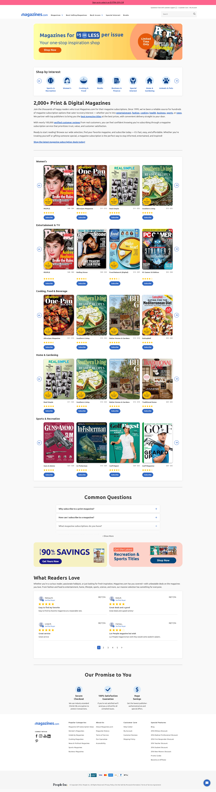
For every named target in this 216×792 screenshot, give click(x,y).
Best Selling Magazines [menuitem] (76, 15)
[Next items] (177, 81)
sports (170, 113)
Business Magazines (76, 751)
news (179, 113)
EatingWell (146, 338)
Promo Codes (156, 756)
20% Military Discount (159, 731)
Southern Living (148, 208)
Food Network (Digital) (118, 272)
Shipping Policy (129, 739)
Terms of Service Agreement (151, 785)
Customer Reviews (131, 735)
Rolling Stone (82, 272)
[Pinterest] (37, 741)
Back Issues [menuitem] (95, 15)
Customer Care (183, 7)
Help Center (128, 727)
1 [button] (98, 647)
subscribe (49, 217)
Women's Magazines (76, 731)
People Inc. (86, 785)
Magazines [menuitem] (56, 15)
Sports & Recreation (48, 418)
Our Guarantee (101, 739)
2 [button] (103, 647)
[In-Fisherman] (91, 442)
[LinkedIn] (49, 736)
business (161, 113)
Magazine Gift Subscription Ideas (81, 727)
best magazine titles (91, 116)
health (153, 113)
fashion (136, 113)
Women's (41, 161)
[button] (94, 647)
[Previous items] (39, 81)
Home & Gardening (47, 355)
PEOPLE (47, 208)
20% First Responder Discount (162, 739)
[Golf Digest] (124, 442)
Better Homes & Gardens (119, 338)
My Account (193, 7)
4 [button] (112, 647)
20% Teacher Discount (159, 743)
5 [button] (117, 647)
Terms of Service (102, 735)
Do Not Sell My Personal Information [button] (127, 785)
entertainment (123, 113)
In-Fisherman (81, 466)
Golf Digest (114, 466)
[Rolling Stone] (91, 249)
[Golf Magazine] (157, 442)
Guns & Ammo (49, 466)
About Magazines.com (104, 727)
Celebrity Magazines (76, 735)
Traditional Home (149, 402)
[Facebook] (37, 736)
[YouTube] (45, 736)
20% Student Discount (159, 747)
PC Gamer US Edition (150, 272)
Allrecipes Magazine (84, 208)
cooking (144, 113)
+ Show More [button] (108, 536)
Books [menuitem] (126, 15)
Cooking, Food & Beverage (51, 291)
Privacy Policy (109, 785)
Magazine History (102, 731)
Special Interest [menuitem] (113, 15)
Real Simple (114, 208)
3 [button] (108, 647)
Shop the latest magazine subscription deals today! (59, 142)
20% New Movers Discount (161, 751)
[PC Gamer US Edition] (157, 249)
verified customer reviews (67, 122)
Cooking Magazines (76, 739)
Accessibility (101, 743)
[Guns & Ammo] (59, 442)
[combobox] (179, 14)
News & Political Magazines (79, 743)
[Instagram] (41, 736)
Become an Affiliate (158, 760)
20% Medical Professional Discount (164, 735)
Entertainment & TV (48, 225)
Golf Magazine (148, 466)
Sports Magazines (75, 747)
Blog (152, 727)
